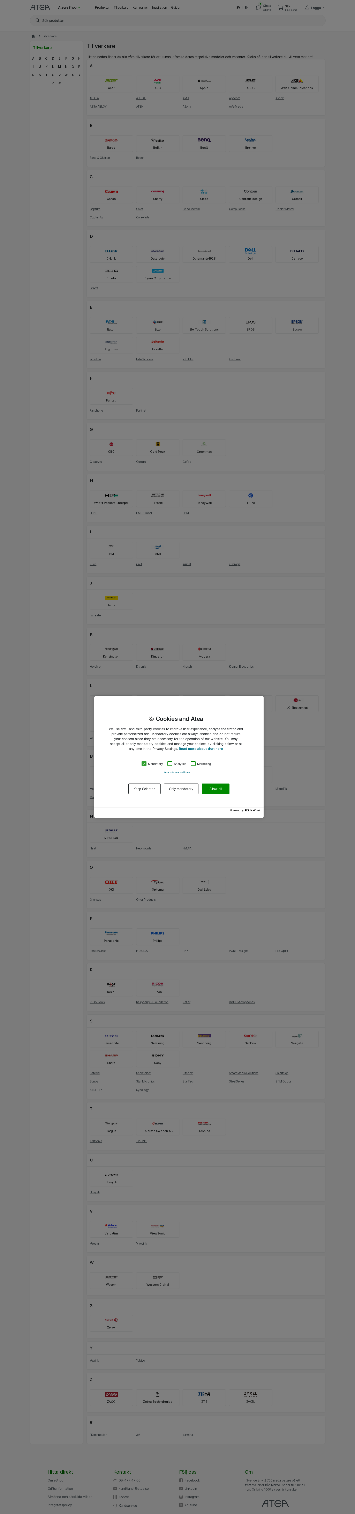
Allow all (216, 789)
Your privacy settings (177, 772)
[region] (179, 757)
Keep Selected (145, 789)
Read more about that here (201, 748)
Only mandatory (181, 789)
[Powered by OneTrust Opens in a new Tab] (246, 811)
